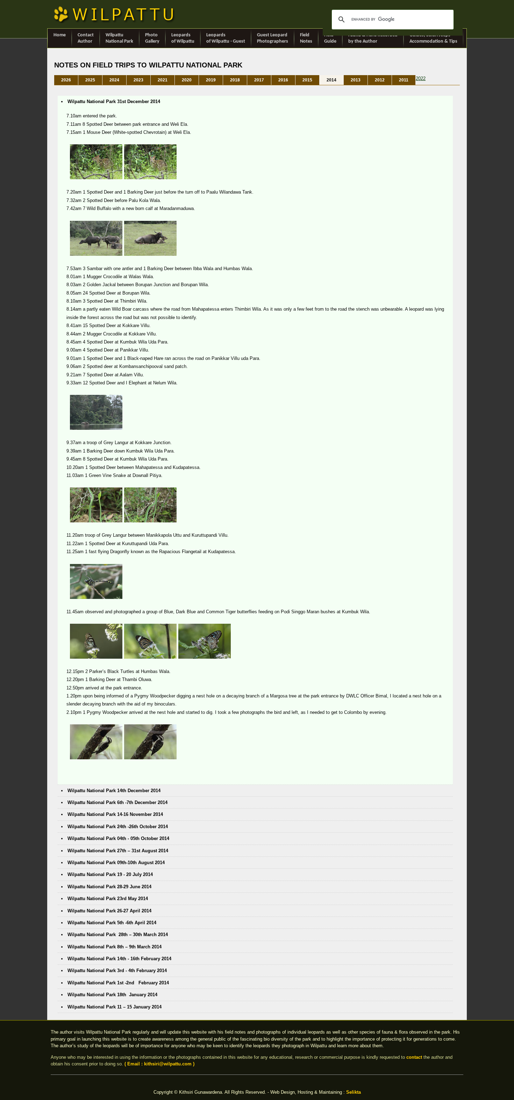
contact (414, 1057)
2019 (211, 80)
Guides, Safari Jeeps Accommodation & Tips (433, 38)
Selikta (353, 1092)
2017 (259, 80)
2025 (90, 80)
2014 (331, 80)
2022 (421, 78)
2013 (355, 80)
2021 (162, 80)
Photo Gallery (152, 38)
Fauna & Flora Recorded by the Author (373, 38)
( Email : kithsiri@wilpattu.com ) (159, 1063)
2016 (283, 80)
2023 (138, 80)
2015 (307, 80)
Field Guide (330, 38)
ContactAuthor (86, 38)
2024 (114, 80)
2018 (235, 80)
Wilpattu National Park (119, 38)
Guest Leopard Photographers (272, 38)
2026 (66, 80)
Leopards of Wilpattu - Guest (225, 38)
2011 (403, 80)
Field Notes (306, 38)
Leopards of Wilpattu (182, 38)
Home (59, 35)
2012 (380, 80)
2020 (187, 80)
